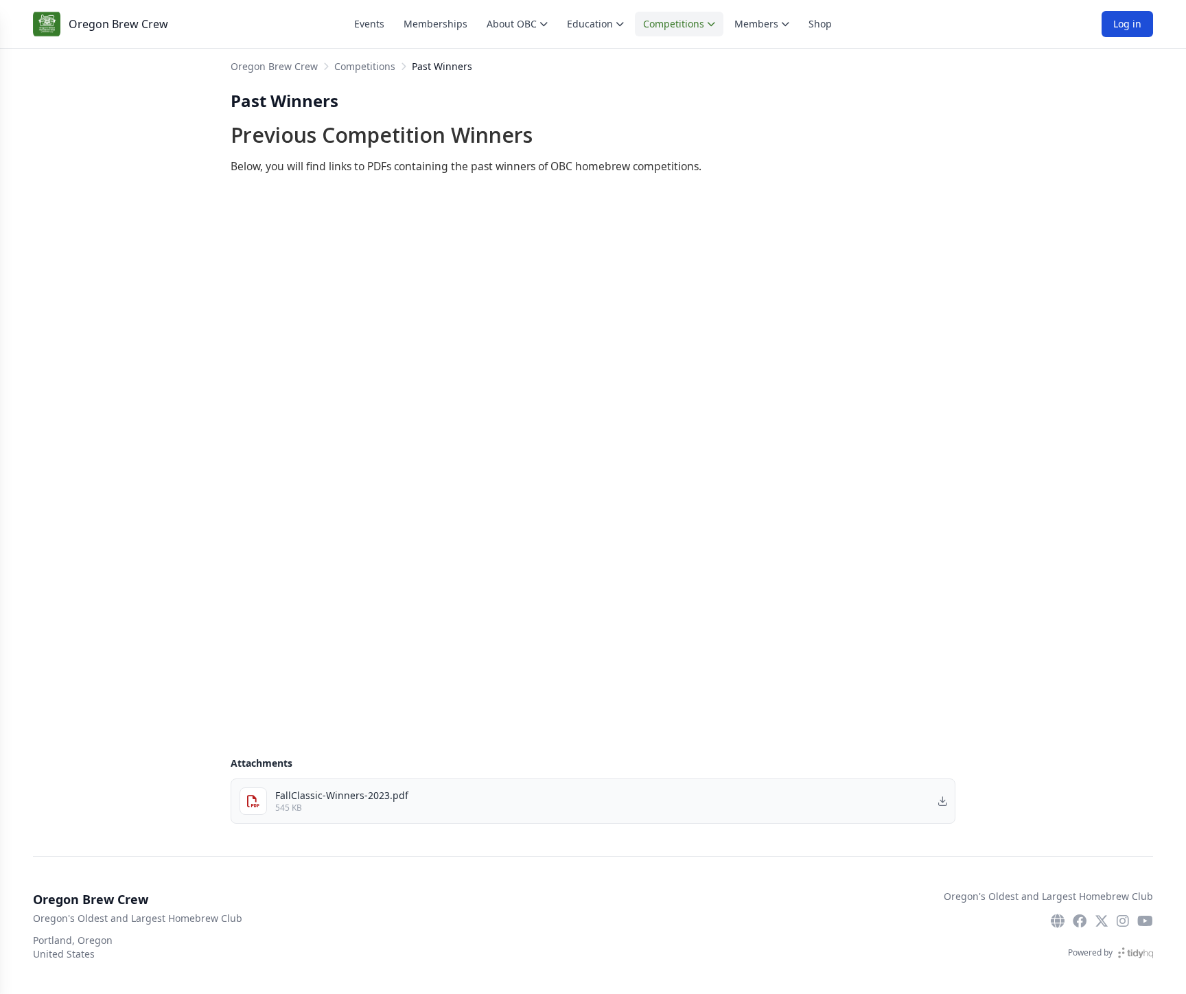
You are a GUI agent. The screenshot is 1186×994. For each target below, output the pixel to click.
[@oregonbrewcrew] (1101, 921)
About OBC (512, 23)
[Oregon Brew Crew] (46, 24)
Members (756, 23)
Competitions (673, 23)
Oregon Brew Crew (118, 24)
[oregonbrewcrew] (1079, 921)
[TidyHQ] (1135, 952)
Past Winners (442, 66)
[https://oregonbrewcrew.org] (1058, 921)
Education (590, 23)
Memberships (435, 23)
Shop (820, 23)
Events (369, 23)
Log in (1127, 23)
